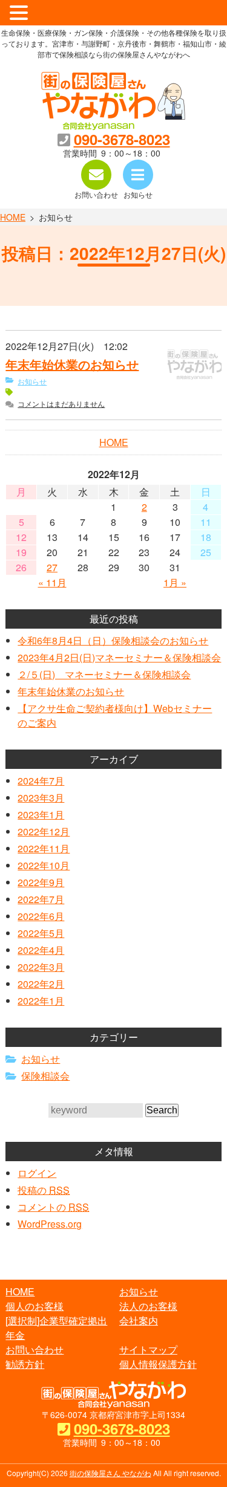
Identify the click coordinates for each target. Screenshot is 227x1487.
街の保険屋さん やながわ (110, 1473)
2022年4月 (41, 950)
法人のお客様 (148, 1306)
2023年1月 (41, 814)
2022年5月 (41, 933)
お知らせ (32, 381)
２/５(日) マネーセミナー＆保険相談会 (104, 674)
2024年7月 (41, 781)
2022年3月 (41, 967)
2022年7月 (41, 899)
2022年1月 (41, 1001)
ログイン (37, 1173)
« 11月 (52, 582)
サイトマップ (148, 1349)
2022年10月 (44, 865)
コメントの (53, 1207)
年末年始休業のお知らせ (72, 364)
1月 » (174, 582)
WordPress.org (50, 1224)
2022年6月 (41, 916)
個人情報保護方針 (158, 1364)
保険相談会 (45, 1076)
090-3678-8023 (122, 139)
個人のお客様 (34, 1306)
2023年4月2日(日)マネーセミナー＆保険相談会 (119, 657)
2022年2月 (41, 984)
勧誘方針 (24, 1364)
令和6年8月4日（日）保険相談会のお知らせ (113, 640)
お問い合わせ (34, 1349)
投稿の (44, 1190)
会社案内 (138, 1320)
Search (161, 1110)
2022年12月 (44, 831)
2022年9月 (41, 882)
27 (52, 567)
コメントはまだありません (61, 403)
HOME (12, 217)
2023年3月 (41, 798)
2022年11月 (44, 848)
